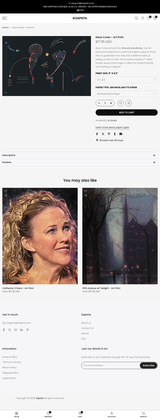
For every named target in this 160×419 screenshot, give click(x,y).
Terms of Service (11, 362)
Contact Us (87, 328)
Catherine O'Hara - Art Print (18, 288)
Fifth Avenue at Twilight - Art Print (101, 288)
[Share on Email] (120, 134)
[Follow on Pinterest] (27, 330)
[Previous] (5, 236)
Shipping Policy (10, 372)
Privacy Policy (9, 357)
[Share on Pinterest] (109, 134)
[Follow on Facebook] (3, 330)
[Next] (155, 236)
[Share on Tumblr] (114, 134)
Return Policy (9, 367)
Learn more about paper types (112, 127)
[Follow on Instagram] (15, 330)
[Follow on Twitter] (9, 330)
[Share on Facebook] (97, 134)
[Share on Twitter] (103, 134)
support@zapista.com (82, 3)
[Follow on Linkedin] (21, 330)
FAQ (83, 338)
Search (85, 333)
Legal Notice (9, 378)
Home (5, 27)
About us (86, 322)
